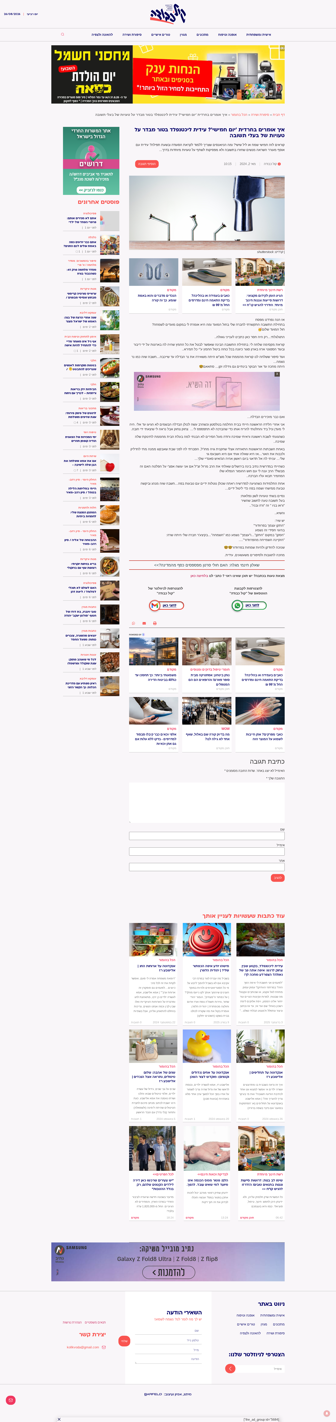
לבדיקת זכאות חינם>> (213, 1174)
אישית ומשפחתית (258, 34)
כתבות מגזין (89, 606)
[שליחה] (226, 1369)
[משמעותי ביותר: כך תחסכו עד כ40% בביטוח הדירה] (153, 651)
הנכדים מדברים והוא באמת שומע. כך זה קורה (157, 298)
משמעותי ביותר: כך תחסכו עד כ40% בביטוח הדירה (155, 677)
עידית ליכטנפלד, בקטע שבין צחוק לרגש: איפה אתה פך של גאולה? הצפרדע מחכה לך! (261, 970)
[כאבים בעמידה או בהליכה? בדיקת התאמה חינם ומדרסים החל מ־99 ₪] (206, 272)
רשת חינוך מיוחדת (270, 290)
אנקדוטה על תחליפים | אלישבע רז (266, 1074)
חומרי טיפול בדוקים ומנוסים (210, 669)
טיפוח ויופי (89, 432)
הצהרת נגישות (72, 1322)
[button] (154, 623)
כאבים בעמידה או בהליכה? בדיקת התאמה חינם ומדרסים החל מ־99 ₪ (209, 300)
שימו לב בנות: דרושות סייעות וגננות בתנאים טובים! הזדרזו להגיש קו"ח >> (262, 1184)
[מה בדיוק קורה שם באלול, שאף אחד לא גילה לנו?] (206, 711)
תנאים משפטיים (95, 1322)
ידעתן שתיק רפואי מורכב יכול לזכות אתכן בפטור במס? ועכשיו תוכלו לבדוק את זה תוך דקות (207, 1197)
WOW (225, 728)
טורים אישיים (160, 34)
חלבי (93, 360)
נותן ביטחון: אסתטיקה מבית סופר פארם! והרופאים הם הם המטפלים (208, 679)
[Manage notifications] (327, 1413)
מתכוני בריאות (87, 408)
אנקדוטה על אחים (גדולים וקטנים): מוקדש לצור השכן (209, 1074)
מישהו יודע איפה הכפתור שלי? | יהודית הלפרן (211, 968)
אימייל (281, 845)
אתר (282, 860)
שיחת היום (89, 456)
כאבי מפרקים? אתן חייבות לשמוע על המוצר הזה (264, 737)
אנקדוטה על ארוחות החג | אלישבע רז (156, 968)
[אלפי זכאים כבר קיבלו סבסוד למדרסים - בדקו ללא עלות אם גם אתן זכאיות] (153, 711)
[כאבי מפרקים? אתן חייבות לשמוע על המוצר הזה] (260, 711)
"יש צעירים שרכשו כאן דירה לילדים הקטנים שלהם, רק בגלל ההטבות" (153, 1184)
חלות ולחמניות (87, 507)
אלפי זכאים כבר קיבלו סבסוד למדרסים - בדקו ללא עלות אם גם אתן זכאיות (155, 739)
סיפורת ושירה (132, 34)
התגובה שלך (275, 778)
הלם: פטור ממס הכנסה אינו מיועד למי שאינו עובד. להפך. (207, 1182)
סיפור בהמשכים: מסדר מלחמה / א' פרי (82, 262)
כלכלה (92, 237)
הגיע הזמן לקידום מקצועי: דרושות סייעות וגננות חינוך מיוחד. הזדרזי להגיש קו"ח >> (263, 300)
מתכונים (202, 34)
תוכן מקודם (247, 1217)
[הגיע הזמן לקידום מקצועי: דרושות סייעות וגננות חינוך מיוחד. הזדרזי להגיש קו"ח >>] (260, 272)
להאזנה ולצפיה (102, 34)
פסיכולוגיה (89, 213)
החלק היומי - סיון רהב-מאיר (82, 481)
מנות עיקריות (88, 288)
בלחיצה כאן (199, 576)
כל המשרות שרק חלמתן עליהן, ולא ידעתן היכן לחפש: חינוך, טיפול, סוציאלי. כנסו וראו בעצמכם (263, 1201)
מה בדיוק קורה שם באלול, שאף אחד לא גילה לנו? (207, 737)
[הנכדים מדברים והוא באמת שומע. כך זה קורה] (153, 272)
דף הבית (279, 115)
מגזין (183, 34)
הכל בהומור (239, 115)
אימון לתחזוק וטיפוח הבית (80, 336)
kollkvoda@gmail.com (83, 1347)
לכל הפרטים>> (163, 1174)
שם (282, 829)
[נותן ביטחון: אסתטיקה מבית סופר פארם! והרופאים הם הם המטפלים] (206, 651)
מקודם (225, 290)
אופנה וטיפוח (227, 34)
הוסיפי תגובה (147, 164)
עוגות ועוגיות (88, 654)
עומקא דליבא (88, 312)
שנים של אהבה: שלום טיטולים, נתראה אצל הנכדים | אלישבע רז (153, 1076)
